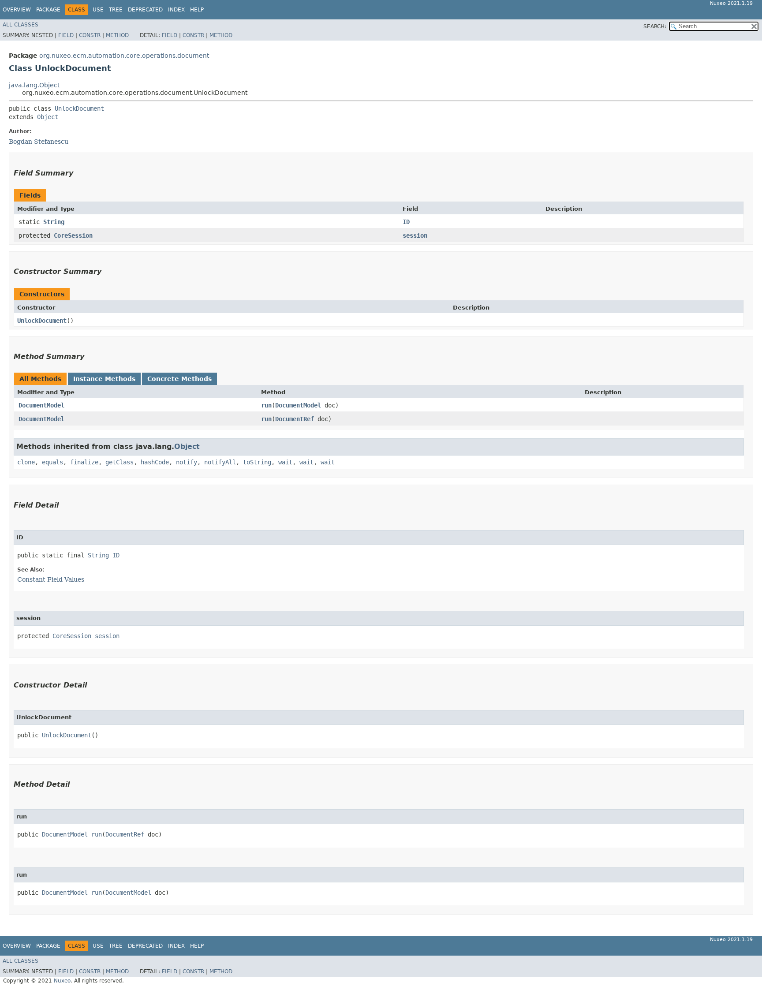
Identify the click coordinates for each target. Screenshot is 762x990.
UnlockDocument (79, 108)
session (415, 235)
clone (26, 462)
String (53, 221)
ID (406, 221)
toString (257, 462)
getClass (119, 462)
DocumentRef (294, 418)
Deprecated (145, 10)
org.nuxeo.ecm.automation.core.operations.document (124, 55)
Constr (90, 35)
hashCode (155, 462)
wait (285, 462)
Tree (116, 10)
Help (197, 10)
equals (52, 462)
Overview (17, 10)
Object (47, 116)
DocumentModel (41, 405)
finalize (84, 462)
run (266, 405)
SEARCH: (654, 26)
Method (117, 35)
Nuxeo (62, 981)
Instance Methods (104, 378)
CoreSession (73, 235)
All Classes (20, 25)
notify (186, 462)
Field (66, 35)
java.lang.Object (34, 85)
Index (176, 10)
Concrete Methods (179, 378)
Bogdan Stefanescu (38, 141)
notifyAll (220, 462)
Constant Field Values (50, 579)
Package (48, 10)
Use (98, 10)
